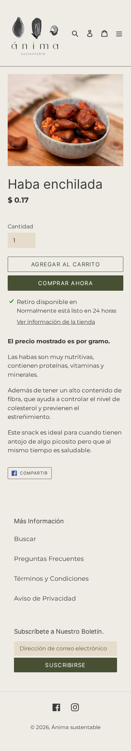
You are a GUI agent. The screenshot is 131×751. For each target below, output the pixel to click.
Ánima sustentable (76, 727)
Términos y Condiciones (51, 578)
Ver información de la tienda (56, 322)
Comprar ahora (65, 283)
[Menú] (119, 33)
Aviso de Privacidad (45, 598)
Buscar (25, 539)
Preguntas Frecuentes (49, 559)
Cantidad (20, 226)
